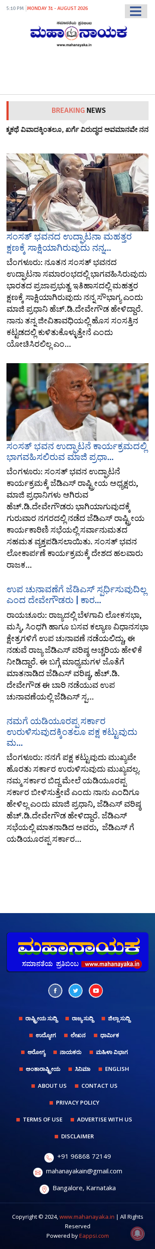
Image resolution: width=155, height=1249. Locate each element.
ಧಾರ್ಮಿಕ (109, 1035)
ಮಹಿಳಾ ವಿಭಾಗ (112, 1052)
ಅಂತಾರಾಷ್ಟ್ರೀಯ (43, 1069)
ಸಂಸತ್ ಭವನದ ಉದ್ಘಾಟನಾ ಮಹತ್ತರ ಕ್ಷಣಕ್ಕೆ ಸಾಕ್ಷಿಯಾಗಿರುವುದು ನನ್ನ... (69, 242)
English (117, 1069)
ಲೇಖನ (78, 1035)
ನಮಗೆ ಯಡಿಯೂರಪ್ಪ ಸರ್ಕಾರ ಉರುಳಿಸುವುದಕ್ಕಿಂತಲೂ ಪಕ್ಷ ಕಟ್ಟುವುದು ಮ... (71, 732)
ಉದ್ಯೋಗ (46, 1035)
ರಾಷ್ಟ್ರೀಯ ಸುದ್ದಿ (41, 1018)
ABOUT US (52, 1085)
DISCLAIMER (77, 1136)
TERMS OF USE (42, 1119)
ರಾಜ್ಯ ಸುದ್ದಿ (82, 1018)
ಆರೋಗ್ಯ (36, 1052)
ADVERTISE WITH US (104, 1119)
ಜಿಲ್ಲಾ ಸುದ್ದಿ (119, 1018)
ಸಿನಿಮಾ (82, 1069)
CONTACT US (99, 1085)
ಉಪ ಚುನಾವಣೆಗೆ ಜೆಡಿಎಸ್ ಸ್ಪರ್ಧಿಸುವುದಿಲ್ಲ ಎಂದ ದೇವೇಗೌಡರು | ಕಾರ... (76, 595)
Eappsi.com (94, 1235)
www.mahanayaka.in (87, 1216)
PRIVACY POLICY (77, 1102)
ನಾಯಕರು (70, 1052)
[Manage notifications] (137, 1233)
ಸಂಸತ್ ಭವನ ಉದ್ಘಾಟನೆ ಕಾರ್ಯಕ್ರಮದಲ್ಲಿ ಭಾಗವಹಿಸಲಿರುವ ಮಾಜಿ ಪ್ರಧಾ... (76, 452)
